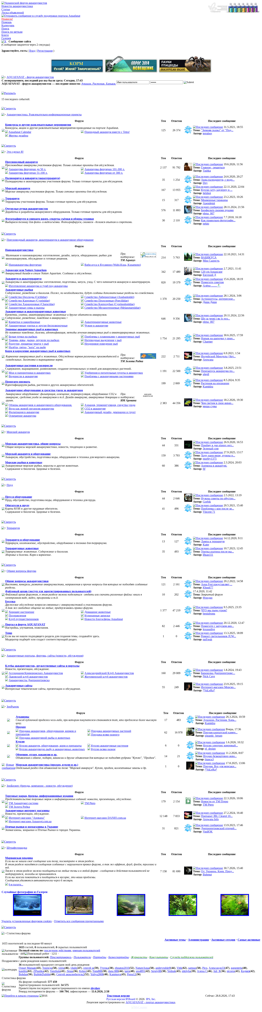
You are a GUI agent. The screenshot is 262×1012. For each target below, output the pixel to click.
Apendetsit (209, 203)
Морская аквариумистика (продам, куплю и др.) (47, 764)
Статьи (5, 9)
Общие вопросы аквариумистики (26, 581)
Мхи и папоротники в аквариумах (30, 372)
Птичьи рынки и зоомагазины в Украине (31, 826)
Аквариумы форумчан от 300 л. (103, 172)
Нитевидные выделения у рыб (103, 340)
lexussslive (209, 629)
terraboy (207, 133)
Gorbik (207, 501)
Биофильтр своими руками (217, 210)
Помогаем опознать (17, 381)
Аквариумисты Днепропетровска (29, 680)
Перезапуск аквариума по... (218, 371)
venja (61, 967)
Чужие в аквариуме (96, 325)
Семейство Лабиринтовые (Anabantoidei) (109, 297)
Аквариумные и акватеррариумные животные (35, 311)
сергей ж (88, 967)
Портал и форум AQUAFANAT (25, 624)
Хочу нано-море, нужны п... (218, 455)
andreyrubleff (163, 967)
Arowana (208, 359)
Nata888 (97, 971)
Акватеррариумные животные (103, 321)
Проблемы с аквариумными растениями (108, 376)
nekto (206, 223)
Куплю (20, 741)
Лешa (69, 971)
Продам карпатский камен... (220, 732)
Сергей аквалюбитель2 (70, 974)
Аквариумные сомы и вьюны (27, 307)
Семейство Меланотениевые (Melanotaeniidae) (112, 307)
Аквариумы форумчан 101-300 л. (104, 169)
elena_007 (208, 213)
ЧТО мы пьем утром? (214, 610)
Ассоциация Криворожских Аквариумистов (36, 673)
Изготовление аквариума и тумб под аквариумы (38, 285)
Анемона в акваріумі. (214, 465)
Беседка (10, 601)
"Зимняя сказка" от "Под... (217, 130)
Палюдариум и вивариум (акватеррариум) (32, 178)
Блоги (5, 35)
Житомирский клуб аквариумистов (106, 676)
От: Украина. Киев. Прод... (217, 871)
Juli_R (217, 971)
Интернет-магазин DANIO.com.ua (105, 817)
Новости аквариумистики (17, 6)
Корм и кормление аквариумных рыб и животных (37, 351)
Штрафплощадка (17, 847)
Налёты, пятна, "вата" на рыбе (27, 347)
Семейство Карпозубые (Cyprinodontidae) (109, 304)
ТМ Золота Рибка (19, 806)
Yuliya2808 (96, 974)
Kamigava (115, 974)
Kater (206, 544)
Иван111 (208, 554)
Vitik (179, 967)
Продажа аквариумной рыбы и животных (44, 737)
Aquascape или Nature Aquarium (26, 270)
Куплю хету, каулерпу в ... (216, 189)
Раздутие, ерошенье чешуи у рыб (29, 343)
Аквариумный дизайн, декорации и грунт (110, 412)
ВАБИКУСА (209, 257)
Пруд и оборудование (18, 496)
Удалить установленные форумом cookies (26, 921)
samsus (192, 967)
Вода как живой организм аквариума (31, 408)
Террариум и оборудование (22, 539)
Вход (32, 50)
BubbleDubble (42, 974)
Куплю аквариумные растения (109, 745)
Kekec (82, 971)
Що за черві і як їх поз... (215, 318)
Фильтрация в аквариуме (24, 412)
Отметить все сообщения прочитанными (79, 921)
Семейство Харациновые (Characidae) (32, 304)
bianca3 (209, 759)
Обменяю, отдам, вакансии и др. (36, 754)
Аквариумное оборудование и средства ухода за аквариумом (44, 390)
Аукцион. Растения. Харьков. (98, 83)
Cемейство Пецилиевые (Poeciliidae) (106, 300)
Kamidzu (208, 386)
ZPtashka (38, 971)
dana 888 (113, 971)
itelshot (207, 193)
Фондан (207, 597)
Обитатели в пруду (17, 505)
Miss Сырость (211, 260)
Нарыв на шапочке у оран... (218, 338)
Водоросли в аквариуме (23, 376)
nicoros (231, 971)
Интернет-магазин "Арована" (27, 817)
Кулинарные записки (97, 615)
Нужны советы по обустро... (218, 498)
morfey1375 (210, 458)
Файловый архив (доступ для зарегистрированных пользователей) (48, 591)
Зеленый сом (211, 448)
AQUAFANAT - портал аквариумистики (150, 1002)
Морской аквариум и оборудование (28, 453)
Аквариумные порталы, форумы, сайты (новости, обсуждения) (45, 655)
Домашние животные (97, 611)
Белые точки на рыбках (23, 336)
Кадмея (245, 971)
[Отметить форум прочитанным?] (8, 767)
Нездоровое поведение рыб (101, 343)
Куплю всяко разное (103, 749)
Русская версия (115, 999)
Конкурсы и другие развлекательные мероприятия (38, 124)
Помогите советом (212, 282)
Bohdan (23, 974)
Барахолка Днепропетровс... (218, 673)
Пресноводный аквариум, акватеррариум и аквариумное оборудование (50, 239)
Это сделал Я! (15, 151)
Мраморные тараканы (214, 200)
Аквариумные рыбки (19, 289)
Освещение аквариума (22, 415)
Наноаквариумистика (19, 249)
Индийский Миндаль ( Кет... (218, 356)
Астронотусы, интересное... (218, 298)
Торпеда (47, 967)
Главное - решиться (213, 167)
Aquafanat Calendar (20, 131)
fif (204, 468)
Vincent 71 (209, 511)
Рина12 (131, 974)
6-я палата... (16, 884)
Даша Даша (210, 302)
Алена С (202, 971)
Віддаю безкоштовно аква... (220, 756)
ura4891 (140, 971)
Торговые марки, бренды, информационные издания (39, 795)
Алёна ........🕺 (211, 285)
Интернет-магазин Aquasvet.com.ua (30, 821)
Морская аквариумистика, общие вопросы (33, 443)
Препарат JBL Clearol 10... (217, 816)
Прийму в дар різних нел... (217, 445)
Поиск (5, 28)
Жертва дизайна (18, 135)
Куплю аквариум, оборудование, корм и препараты (50, 745)
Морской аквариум (17, 188)
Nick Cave (209, 676)
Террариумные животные (22, 548)
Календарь (7, 25)
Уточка (104, 967)
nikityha (186, 971)
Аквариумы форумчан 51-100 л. (28, 172)
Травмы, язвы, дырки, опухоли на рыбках (34, 340)
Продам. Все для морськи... (219, 766)
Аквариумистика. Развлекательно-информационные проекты (44, 114)
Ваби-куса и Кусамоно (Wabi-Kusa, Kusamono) (112, 264)
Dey (205, 182)
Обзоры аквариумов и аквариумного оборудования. (40, 405)
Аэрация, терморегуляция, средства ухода (109, 405)
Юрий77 (208, 587)
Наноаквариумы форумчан (25, 264)
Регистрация (45, 50)
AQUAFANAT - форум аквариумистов (30, 77)
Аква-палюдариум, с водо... (218, 179)
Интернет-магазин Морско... (218, 687)
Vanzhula (55, 971)
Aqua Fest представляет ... (216, 584)
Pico (204, 967)
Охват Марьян (27, 967)
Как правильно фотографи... (218, 220)
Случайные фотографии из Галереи (24, 891)
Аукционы (22, 716)
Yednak (171, 971)
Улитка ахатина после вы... (217, 551)
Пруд (10, 485)
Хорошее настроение (21, 611)
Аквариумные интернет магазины (27, 810)
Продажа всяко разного (105, 734)
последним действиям (57, 950)
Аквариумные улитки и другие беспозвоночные (38, 325)
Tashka (207, 170)
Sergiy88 (156, 971)
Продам (21, 726)
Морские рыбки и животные (23, 462)
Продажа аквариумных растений (111, 731)
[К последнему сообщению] (208, 127)
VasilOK (208, 831)
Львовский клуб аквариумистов (28, 676)
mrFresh (207, 639)
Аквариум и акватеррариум (23, 278)
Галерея (6, 38)
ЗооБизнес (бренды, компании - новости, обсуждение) (40, 785)
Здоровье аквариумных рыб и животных (31, 329)
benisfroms (209, 613)
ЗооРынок (13, 706)
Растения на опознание (215, 383)
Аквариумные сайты (18, 685)
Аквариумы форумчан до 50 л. (27, 169)
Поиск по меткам (11, 31)
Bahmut (207, 874)
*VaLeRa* (209, 690)
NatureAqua (142, 967)
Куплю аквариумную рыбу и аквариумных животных (52, 749)
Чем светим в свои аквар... (217, 403)
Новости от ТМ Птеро (214, 801)
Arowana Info (211, 819)
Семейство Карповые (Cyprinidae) (29, 300)
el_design (210, 748)
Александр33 (217, 967)
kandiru (23, 971)
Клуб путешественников (24, 619)
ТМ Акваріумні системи (23, 803)
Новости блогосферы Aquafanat (103, 619)
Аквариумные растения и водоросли (29, 365)
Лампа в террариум (213, 541)
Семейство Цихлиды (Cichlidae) (28, 297)
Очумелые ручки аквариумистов (26, 208)
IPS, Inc (150, 999)
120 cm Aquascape (211, 271)
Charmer (208, 341)
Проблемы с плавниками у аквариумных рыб (112, 336)
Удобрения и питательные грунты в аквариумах (113, 372)
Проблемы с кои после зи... (217, 508)
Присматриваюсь (60, 957)
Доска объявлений (12, 12)
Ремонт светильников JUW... (218, 636)
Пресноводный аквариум (21, 161)
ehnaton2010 (122, 967)
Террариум (12, 198)
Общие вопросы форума (21, 570)
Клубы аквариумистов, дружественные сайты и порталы (42, 665)
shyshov (95, 988)
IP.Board (130, 999)
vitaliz (73, 967)
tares (127, 971)
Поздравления (17, 615)
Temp (8, 633)
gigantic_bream (213, 735)
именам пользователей (86, 950)
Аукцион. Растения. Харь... (219, 719)
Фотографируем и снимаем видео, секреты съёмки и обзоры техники (49, 218)
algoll (206, 374)
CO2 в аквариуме (95, 408)
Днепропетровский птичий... (219, 828)
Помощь (6, 22)
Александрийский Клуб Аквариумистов (109, 673)
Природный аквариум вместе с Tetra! (107, 131)
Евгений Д (209, 274)
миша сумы (210, 406)
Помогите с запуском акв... (217, 626)
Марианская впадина (19, 857)
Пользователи (82, 957)
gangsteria (236, 967)
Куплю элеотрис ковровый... (220, 745)
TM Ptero (89, 803)
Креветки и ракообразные (24, 321)
